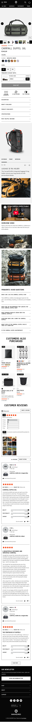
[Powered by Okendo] (5, 411)
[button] (7, 46)
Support (3, 694)
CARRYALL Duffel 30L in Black (17, 536)
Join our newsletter (16, 678)
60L (13, 69)
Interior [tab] (17, 159)
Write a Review (26, 410)
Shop (2, 685)
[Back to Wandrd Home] (16, 712)
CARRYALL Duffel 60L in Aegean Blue (19, 473)
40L (8, 69)
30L (4, 69)
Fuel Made (24, 718)
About (3, 690)
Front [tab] (11, 159)
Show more (15, 663)
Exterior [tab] (4, 159)
